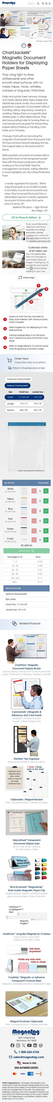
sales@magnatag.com (39, 241)
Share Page (28, 277)
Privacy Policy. (18, 1098)
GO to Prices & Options (24, 217)
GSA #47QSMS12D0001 (26, 1067)
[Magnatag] (26, 1032)
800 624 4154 (32, 238)
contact (30, 235)
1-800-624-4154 (29, 1052)
